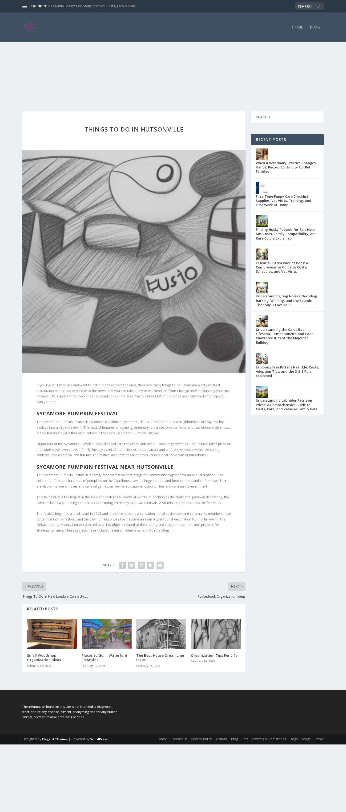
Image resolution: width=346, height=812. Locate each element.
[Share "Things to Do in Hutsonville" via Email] (160, 565)
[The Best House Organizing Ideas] (161, 634)
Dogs (294, 739)
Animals (221, 739)
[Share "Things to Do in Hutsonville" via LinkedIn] (150, 565)
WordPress (99, 739)
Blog (315, 27)
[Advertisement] (173, 67)
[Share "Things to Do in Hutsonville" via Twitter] (132, 565)
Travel (319, 739)
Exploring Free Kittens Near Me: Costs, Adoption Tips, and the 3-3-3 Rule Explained (287, 371)
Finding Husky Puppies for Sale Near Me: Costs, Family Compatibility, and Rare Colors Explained (286, 233)
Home (297, 27)
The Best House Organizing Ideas (160, 657)
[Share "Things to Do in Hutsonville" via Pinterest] (141, 565)
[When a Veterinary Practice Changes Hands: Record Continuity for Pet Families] (262, 154)
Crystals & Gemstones (269, 739)
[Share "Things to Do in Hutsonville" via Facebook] (122, 565)
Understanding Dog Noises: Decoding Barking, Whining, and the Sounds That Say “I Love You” (286, 300)
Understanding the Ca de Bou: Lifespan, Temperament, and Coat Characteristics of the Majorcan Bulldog (284, 336)
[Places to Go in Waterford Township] (107, 634)
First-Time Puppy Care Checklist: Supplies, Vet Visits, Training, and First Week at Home (283, 200)
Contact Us (179, 739)
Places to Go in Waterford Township (104, 657)
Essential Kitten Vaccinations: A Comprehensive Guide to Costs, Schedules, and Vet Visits (282, 267)
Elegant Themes (55, 739)
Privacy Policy (201, 739)
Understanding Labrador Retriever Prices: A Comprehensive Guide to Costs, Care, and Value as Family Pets (286, 404)
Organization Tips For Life (214, 655)
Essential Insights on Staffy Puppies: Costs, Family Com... (94, 6)
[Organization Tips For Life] (216, 634)
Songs (306, 739)
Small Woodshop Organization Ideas (44, 657)
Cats (244, 739)
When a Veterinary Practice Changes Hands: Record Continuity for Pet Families (286, 167)
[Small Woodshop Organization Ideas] (52, 634)
